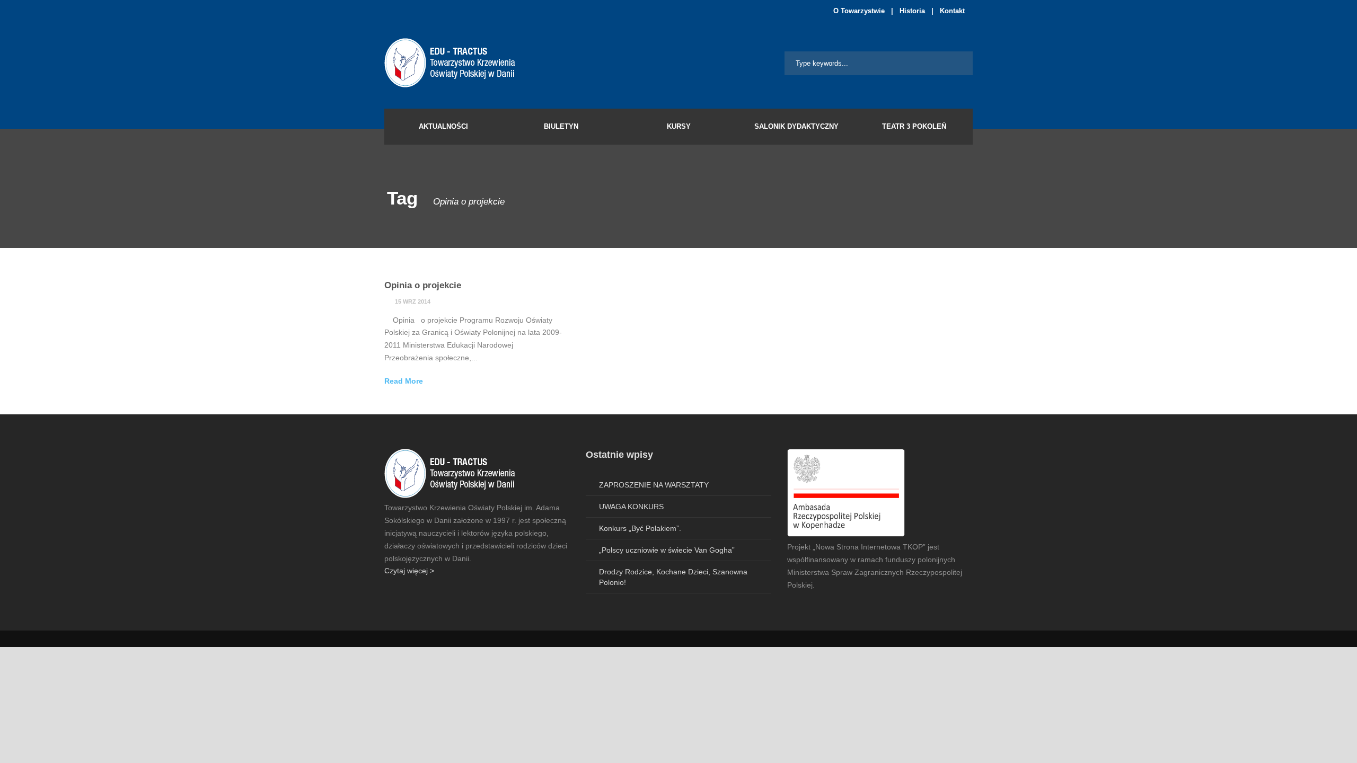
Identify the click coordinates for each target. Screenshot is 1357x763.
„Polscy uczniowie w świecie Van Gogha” (667, 550)
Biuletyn (561, 126)
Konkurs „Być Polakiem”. (640, 528)
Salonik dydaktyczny (796, 126)
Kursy (679, 126)
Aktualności (443, 126)
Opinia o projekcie (422, 285)
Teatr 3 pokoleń (914, 126)
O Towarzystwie (859, 11)
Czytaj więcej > (409, 570)
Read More (403, 381)
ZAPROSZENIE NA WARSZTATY (654, 485)
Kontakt (952, 11)
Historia (912, 11)
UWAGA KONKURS (631, 506)
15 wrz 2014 (412, 301)
